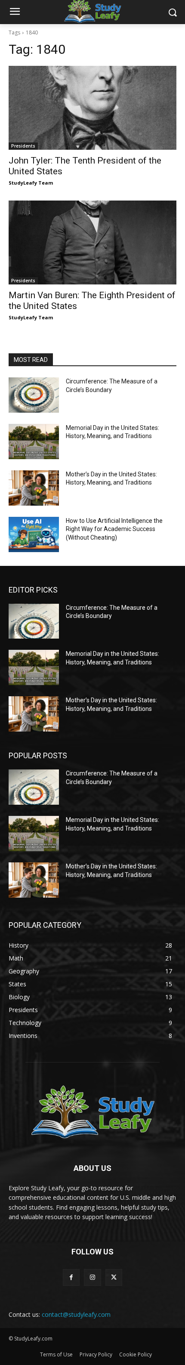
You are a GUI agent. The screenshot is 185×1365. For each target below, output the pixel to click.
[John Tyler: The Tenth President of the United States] (92, 108)
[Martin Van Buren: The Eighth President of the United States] (92, 242)
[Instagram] (92, 1277)
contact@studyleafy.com (76, 1314)
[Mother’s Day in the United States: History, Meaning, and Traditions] (34, 488)
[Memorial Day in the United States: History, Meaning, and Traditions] (34, 441)
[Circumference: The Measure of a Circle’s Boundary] (34, 395)
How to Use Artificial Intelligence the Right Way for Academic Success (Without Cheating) (114, 529)
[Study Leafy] (92, 1111)
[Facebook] (71, 1277)
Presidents (23, 146)
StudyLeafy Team (31, 182)
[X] (113, 1277)
